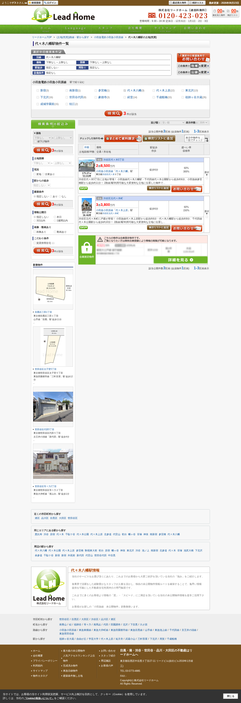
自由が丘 (81, 638)
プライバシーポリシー (45, 660)
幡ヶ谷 (132, 534)
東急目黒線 (136, 630)
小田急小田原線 (104, 171)
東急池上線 (161, 630)
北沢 (125, 624)
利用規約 (38, 665)
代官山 (116, 534)
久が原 (143, 624)
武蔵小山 (130, 638)
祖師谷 (77, 624)
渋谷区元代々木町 (113, 198)
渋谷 (46, 534)
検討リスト (198, 2)
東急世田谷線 (66, 633)
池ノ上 (145, 550)
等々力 (87, 624)
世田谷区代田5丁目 (44, 429)
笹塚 (139, 534)
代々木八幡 (135, 90)
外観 (86, 147)
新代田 (80, 555)
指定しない (43, 196)
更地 (38, 174)
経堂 (132, 97)
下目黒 (134, 624)
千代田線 (174, 630)
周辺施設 (106, 660)
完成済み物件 (70, 665)
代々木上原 (165, 90)
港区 (37, 518)
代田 (105, 624)
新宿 (44, 90)
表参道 (38, 555)
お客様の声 (107, 665)
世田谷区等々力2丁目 (45, 486)
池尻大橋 (189, 550)
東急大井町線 (101, 630)
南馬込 (97, 624)
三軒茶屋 (142, 638)
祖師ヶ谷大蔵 (195, 97)
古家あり (50, 174)
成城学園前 (49, 104)
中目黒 (111, 555)
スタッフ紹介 (108, 655)
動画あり (62, 231)
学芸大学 (93, 638)
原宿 (52, 534)
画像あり (41, 231)
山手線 (148, 630)
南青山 (63, 624)
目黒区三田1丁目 (43, 312)
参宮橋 (104, 90)
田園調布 (115, 624)
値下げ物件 (43, 141)
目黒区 (53, 518)
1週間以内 (62, 220)
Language (76, 29)
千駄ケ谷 (70, 534)
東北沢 (191, 90)
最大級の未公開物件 (74, 650)
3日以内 (41, 220)
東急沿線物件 (70, 670)
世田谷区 (73, 518)
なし (64, 196)
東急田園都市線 (119, 630)
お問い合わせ (195, 29)
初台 (124, 534)
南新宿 (75, 90)
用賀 (162, 638)
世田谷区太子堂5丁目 (45, 369)
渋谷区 (105, 174)
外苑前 (71, 555)
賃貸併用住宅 (45, 243)
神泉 (145, 534)
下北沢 (46, 97)
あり (55, 196)
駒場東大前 (91, 550)
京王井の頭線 (189, 630)
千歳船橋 (164, 97)
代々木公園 (83, 534)
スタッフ (105, 29)
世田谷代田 (77, 97)
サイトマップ (165, 29)
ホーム (46, 29)
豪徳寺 (104, 97)
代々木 (111, 174)
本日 (59, 217)
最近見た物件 (179, 2)
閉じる (230, 696)
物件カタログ (40, 675)
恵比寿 (38, 534)
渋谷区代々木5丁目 (113, 159)
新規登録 (36, 2)
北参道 (107, 534)
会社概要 (135, 29)
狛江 (73, 104)
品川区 (45, 518)
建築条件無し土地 (73, 675)
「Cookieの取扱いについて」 (39, 698)
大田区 (62, 518)
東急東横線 (85, 630)
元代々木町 (113, 213)
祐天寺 (119, 638)
